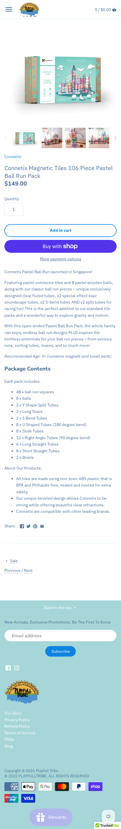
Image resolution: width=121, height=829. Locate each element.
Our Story (13, 713)
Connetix (12, 156)
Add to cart (60, 230)
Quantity (11, 199)
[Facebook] (8, 668)
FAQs (9, 739)
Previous (12, 570)
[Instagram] (16, 668)
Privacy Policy (17, 719)
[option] (24, 138)
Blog (8, 746)
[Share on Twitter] (28, 525)
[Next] (115, 138)
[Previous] (5, 138)
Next (28, 570)
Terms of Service (19, 732)
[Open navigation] (8, 9)
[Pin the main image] (35, 525)
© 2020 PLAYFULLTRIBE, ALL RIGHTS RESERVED (46, 775)
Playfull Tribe (47, 770)
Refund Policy (17, 726)
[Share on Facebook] (22, 525)
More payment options (60, 259)
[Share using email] (42, 525)
